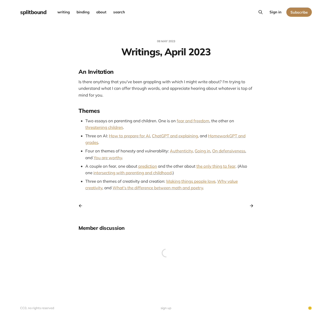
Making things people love (190, 181)
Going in (202, 150)
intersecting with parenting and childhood (132, 172)
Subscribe (299, 12)
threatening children (104, 127)
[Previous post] (82, 205)
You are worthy (108, 157)
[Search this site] (260, 12)
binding (83, 12)
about (101, 12)
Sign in (275, 12)
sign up (166, 308)
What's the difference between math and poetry (158, 187)
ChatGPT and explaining (175, 135)
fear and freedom (193, 120)
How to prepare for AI (129, 135)
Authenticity (181, 150)
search (119, 12)
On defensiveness (228, 150)
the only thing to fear (216, 166)
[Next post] (249, 205)
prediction (147, 166)
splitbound (33, 12)
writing (63, 12)
